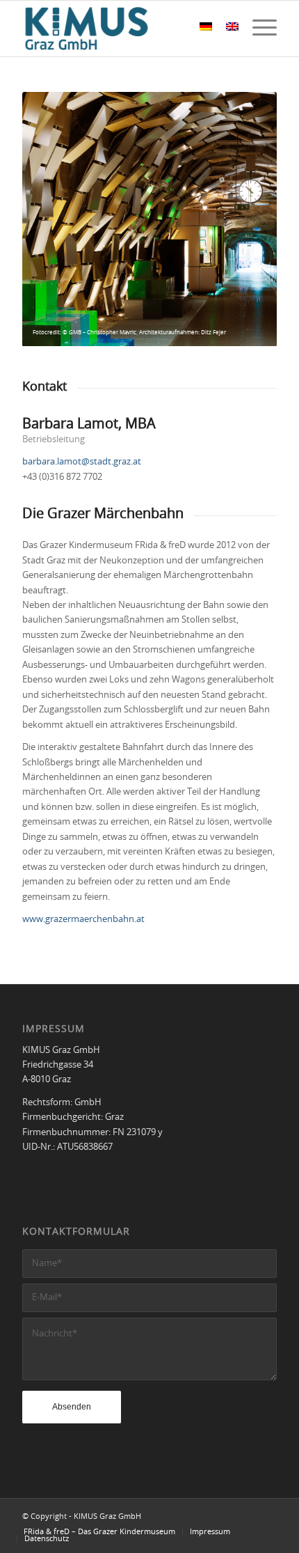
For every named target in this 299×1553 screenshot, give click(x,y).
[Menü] (258, 28)
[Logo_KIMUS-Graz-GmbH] (123, 28)
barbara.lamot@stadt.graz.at (81, 462)
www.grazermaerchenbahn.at (83, 919)
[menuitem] (258, 28)
